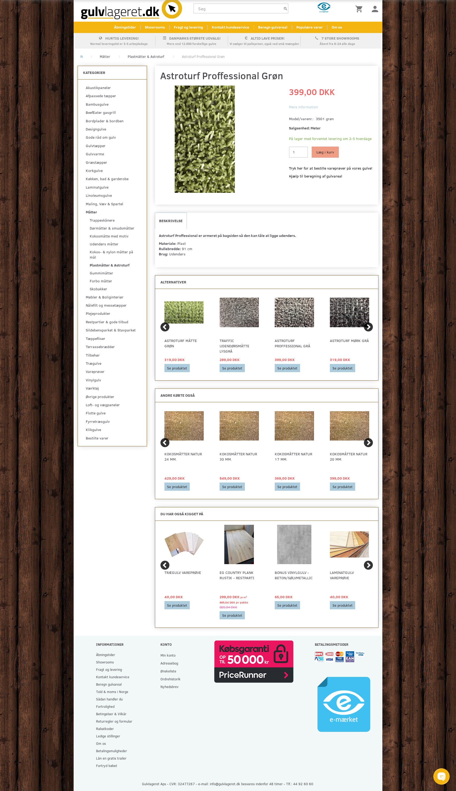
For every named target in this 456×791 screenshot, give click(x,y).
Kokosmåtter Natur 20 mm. (348, 456)
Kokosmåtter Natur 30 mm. (238, 456)
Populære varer (309, 27)
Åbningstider (125, 27)
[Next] (368, 326)
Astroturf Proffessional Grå (292, 343)
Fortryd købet (106, 765)
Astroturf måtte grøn (180, 343)
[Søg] (285, 9)
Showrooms (155, 27)
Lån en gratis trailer (111, 758)
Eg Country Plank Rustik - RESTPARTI (237, 575)
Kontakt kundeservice (230, 27)
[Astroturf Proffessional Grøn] (205, 139)
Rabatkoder (105, 728)
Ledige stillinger (108, 736)
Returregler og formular (114, 721)
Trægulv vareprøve (182, 572)
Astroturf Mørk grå (349, 340)
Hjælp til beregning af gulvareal (315, 176)
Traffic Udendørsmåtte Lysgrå (234, 346)
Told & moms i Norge (112, 691)
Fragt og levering (188, 27)
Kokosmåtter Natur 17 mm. (293, 456)
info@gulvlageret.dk (225, 783)
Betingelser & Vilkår (111, 714)
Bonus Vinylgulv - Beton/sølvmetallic (294, 575)
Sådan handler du (109, 699)
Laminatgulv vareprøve (342, 575)
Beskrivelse (171, 220)
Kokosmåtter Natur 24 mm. (183, 456)
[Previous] (164, 326)
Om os (337, 27)
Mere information (303, 106)
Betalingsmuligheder (111, 750)
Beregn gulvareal (272, 27)
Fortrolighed (105, 706)
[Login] (375, 8)
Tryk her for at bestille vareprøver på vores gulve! (330, 168)
